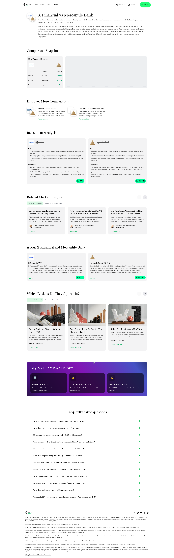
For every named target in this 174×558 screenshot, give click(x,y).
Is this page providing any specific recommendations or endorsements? (59, 483)
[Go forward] (145, 197)
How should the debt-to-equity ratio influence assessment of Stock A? (59, 449)
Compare (55, 4)
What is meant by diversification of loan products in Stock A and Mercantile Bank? (64, 442)
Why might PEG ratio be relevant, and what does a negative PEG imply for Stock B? (64, 497)
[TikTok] (138, 512)
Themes (36, 4)
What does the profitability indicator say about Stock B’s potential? (58, 456)
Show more (31, 278)
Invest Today (145, 5)
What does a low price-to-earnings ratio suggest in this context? (56, 428)
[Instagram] (147, 512)
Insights (42, 4)
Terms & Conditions (38, 555)
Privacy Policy (29, 555)
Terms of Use (47, 555)
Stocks (48, 4)
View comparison (43, 119)
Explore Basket (33, 347)
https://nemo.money (42, 517)
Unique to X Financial (35, 203)
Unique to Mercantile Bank (53, 203)
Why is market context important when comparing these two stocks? (58, 462)
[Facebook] (144, 512)
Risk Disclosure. (93, 541)
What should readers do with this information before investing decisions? (60, 476)
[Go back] (139, 197)
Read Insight (32, 231)
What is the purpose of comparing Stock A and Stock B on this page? (58, 421)
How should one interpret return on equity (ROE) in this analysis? (57, 435)
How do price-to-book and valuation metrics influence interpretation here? (60, 469)
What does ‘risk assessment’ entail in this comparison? (53, 490)
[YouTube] (141, 512)
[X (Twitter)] (134, 512)
